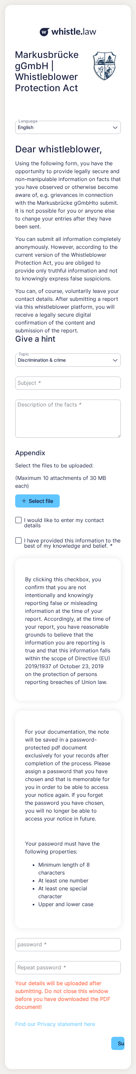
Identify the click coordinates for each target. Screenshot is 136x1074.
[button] (115, 128)
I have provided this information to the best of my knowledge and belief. (72, 543)
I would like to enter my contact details (64, 522)
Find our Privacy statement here (55, 1024)
